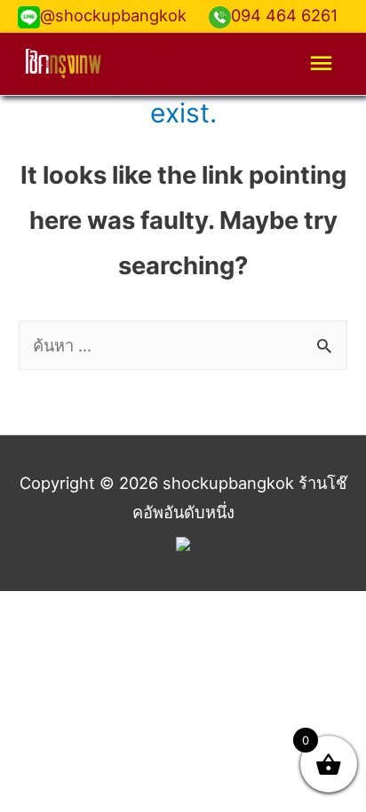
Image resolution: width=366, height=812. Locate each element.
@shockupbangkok (113, 15)
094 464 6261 (284, 15)
